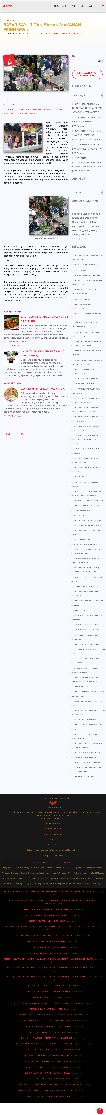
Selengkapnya (12, 345)
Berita (65, 5)
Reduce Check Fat (81, 270)
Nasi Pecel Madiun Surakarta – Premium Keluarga (47, 1050)
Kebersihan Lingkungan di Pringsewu (89, 644)
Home (56, 5)
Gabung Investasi (53, 829)
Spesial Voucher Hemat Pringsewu (88, 506)
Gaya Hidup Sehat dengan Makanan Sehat (43, 388)
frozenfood (36, 109)
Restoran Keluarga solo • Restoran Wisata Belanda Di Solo (47, 1038)
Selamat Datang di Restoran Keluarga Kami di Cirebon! (47, 986)
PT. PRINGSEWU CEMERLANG (60, 862)
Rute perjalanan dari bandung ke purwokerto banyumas (87, 149)
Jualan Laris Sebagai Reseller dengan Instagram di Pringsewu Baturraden (84, 440)
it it (10, 101)
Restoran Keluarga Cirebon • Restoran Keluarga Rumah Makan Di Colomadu (47, 1003)
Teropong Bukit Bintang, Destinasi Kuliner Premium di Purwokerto (47, 1090)
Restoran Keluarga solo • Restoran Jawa (47, 1032)
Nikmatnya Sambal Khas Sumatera (87, 624)
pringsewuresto (58, 109)
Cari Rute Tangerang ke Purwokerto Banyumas (86, 121)
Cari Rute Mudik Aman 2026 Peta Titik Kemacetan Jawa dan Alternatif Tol (87, 108)
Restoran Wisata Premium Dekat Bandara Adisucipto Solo (47, 1061)
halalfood (46, 109)
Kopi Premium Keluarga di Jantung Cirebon (47, 953)
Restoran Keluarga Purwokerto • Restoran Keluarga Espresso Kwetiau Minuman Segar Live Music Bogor (49, 891)
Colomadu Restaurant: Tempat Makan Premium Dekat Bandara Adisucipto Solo (47, 1085)
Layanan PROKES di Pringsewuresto (88, 500)
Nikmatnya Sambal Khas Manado (86, 630)
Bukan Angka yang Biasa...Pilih (86, 265)
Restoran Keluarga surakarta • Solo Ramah (47, 1079)
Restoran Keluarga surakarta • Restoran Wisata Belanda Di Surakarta (47, 1044)
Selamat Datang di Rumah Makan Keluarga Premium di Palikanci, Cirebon (47, 936)
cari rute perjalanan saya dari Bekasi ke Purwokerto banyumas (86, 135)
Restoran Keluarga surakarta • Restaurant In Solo (47, 1073)
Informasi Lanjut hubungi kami (87, 74)
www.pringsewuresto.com (29, 113)
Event (73, 5)
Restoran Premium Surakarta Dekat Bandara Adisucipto (47, 1067)
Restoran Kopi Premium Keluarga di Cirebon (47, 941)
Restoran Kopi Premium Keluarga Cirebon (47, 947)
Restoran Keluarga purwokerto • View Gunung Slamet (47, 1096)
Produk (82, 5)
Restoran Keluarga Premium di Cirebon (47, 1009)
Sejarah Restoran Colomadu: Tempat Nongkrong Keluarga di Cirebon (47, 1021)
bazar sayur (25, 109)
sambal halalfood (11, 113)
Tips (22, 434)
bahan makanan (14, 109)
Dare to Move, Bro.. (82, 299)
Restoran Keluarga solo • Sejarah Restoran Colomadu (47, 1026)
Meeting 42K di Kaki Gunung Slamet (88, 378)
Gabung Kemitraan (53, 834)
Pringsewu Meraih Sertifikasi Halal (88, 762)
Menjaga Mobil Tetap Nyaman (85, 720)
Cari (74, 56)
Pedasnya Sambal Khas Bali (84, 610)
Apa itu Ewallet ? (81, 687)
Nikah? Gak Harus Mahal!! (84, 384)
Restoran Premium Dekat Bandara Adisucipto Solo (47, 1055)
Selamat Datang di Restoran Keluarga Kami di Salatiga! (47, 909)
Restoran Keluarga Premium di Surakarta (47, 921)
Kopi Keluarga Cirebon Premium (47, 997)
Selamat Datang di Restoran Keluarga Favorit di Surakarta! (47, 915)
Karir (91, 5)
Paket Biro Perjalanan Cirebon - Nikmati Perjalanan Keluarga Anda (47, 1015)
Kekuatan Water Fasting (83, 776)
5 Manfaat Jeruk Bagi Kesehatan (86, 586)
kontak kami (79, 477)
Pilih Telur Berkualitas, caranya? (87, 520)
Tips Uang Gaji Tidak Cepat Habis (87, 275)
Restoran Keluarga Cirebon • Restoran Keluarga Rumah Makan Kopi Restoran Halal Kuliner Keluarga (49, 959)
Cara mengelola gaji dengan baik (87, 525)
